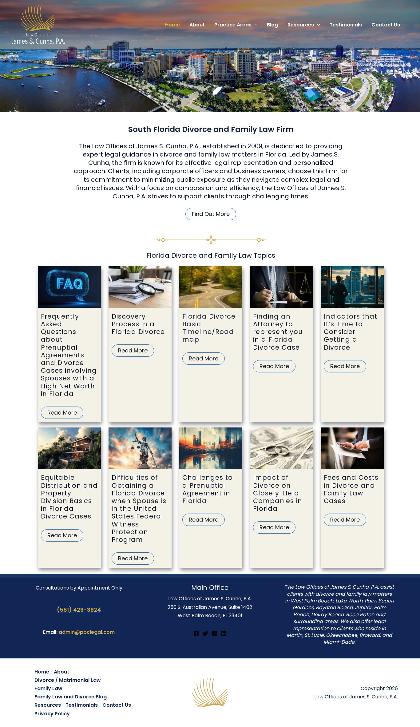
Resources (47, 705)
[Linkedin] (224, 633)
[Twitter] (205, 633)
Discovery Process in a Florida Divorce (138, 324)
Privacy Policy (52, 713)
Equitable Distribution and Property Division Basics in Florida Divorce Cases (69, 497)
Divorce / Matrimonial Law (67, 680)
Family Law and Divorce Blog (70, 696)
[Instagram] (214, 633)
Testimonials (81, 705)
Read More (62, 412)
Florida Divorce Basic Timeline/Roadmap (209, 328)
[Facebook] (196, 633)
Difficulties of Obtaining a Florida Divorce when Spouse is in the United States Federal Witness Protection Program (139, 508)
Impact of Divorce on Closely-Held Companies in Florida (277, 493)
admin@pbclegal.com (87, 632)
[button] (255, 25)
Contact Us (116, 705)
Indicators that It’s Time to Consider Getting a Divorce (350, 332)
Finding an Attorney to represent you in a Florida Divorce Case (278, 332)
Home (41, 671)
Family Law (48, 688)
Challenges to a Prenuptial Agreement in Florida (207, 489)
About (61, 671)
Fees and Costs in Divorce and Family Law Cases (351, 489)
